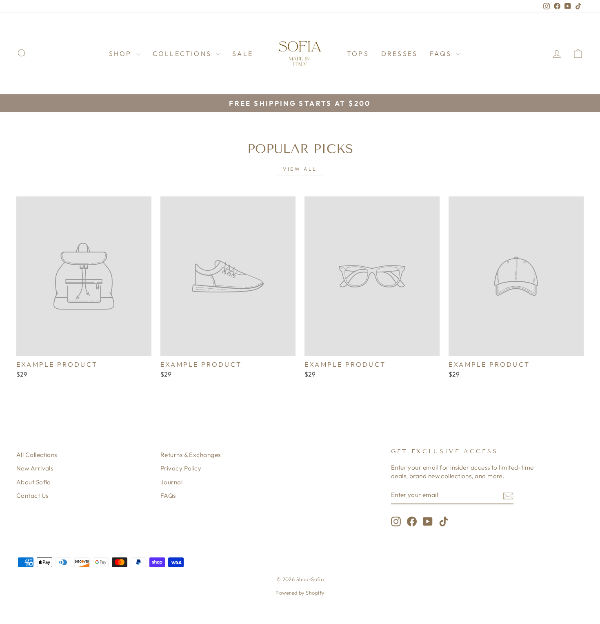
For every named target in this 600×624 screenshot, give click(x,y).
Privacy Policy (180, 468)
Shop (121, 53)
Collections (183, 53)
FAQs (442, 53)
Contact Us (32, 495)
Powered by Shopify (300, 592)
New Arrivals (34, 468)
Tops (358, 53)
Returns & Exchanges (190, 455)
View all (300, 169)
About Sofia (33, 482)
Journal (171, 482)
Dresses (399, 53)
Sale (242, 53)
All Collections (36, 455)
